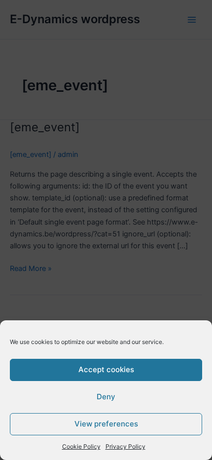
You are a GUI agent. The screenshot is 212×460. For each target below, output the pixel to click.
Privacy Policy (125, 446)
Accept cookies (106, 369)
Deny (106, 396)
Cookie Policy (81, 446)
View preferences (106, 423)
